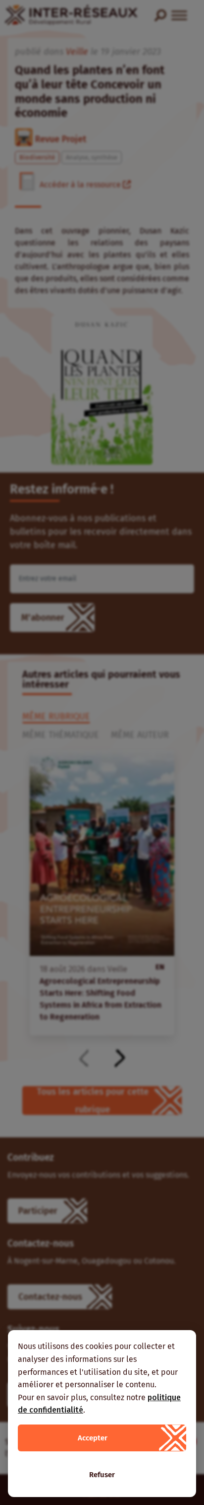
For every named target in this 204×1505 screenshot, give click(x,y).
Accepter (92, 1437)
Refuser (102, 1474)
